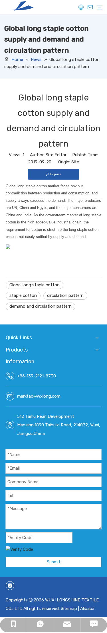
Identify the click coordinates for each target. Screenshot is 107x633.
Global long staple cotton (34, 284)
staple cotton (23, 295)
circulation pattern (65, 295)
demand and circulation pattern (40, 306)
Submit (53, 562)
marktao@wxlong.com (38, 396)
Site (75, 162)
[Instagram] (10, 585)
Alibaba (87, 608)
